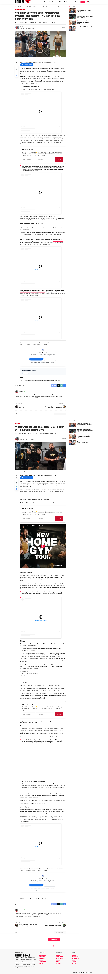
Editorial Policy (75, 956)
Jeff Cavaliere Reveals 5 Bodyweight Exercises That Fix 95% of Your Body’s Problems (83, 22)
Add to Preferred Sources (27, 64)
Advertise (74, 963)
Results (40, 380)
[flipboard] (92, 972)
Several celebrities (53, 218)
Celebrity (26, 380)
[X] (80, 972)
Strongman (42, 958)
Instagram (43, 362)
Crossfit (26, 898)
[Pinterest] (87, 972)
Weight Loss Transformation (47, 380)
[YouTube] (81, 972)
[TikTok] (88, 972)
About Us (74, 955)
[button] (82, 2)
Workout (58, 380)
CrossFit (17, 423)
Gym (35, 898)
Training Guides (59, 956)
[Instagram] (85, 972)
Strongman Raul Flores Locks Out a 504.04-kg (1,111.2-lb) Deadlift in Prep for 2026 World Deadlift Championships (84, 16)
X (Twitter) (47, 362)
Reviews (58, 961)
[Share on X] (16, 69)
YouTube (52, 362)
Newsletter (74, 961)
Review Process (75, 958)
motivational (36, 380)
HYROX (41, 963)
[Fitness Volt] (23, 2)
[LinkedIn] (90, 972)
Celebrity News (31, 380)
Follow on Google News (50, 359)
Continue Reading (54, 939)
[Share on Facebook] (16, 66)
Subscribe (59, 159)
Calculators (58, 963)
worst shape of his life (50, 137)
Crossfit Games (30, 898)
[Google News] (83, 972)
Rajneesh (22, 26)
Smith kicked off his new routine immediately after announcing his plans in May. (39, 232)
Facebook (39, 362)
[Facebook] (78, 972)
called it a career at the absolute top (48, 481)
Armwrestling (42, 961)
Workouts (58, 955)
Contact (73, 960)
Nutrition (58, 960)
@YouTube (40, 169)
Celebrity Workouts (20, 9)
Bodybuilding (42, 955)
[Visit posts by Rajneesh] (16, 391)
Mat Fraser (43, 898)
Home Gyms (38, 898)
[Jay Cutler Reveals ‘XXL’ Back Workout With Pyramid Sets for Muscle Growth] (72, 28)
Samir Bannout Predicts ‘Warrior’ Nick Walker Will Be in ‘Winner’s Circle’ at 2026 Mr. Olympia (84, 10)
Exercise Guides (59, 958)
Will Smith (30, 68)
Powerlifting (42, 956)
